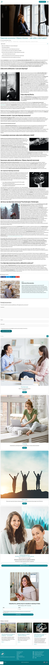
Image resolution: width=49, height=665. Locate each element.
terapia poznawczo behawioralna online (15, 236)
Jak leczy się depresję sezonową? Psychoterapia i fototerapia (13, 55)
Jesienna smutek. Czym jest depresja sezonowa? (10, 49)
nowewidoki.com (26, 662)
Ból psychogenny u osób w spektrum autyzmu (24, 635)
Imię (3, 607)
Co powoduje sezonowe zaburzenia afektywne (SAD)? (11, 50)
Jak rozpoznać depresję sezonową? (8, 53)
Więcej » (35, 644)
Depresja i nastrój (5, 274)
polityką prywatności (12, 612)
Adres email (2, 324)
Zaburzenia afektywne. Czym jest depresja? (10, 45)
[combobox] (24, 336)
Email (19, 607)
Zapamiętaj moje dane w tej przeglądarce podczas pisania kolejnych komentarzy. (14, 328)
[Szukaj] (47, 336)
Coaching (24, 443)
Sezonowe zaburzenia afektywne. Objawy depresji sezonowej (13, 52)
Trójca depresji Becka (6, 47)
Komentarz (2, 307)
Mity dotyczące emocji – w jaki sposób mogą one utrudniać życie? (40, 635)
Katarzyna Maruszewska (28, 283)
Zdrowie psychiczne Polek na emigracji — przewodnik (8, 635)
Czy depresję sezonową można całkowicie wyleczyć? (11, 57)
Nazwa (1, 319)
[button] (48, 1)
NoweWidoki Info (3, 662)
